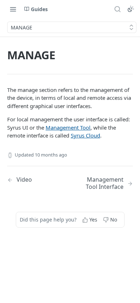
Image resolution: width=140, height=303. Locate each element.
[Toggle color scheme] (130, 9)
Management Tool (68, 127)
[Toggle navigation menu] (13, 9)
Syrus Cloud (85, 135)
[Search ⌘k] (117, 9)
